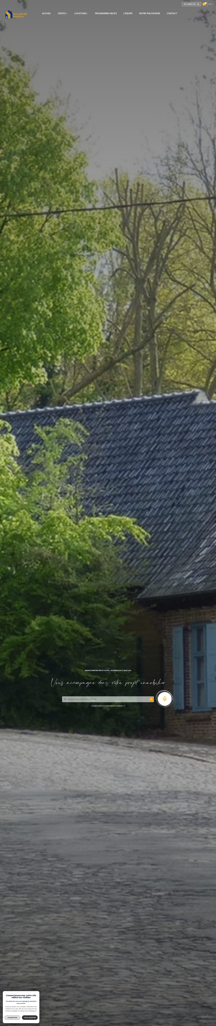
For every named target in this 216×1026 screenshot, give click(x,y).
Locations (80, 13)
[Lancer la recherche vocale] (165, 698)
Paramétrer (12, 1018)
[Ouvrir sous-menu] (67, 13)
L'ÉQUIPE (128, 13)
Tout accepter (30, 1018)
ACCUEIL (46, 13)
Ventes (62, 13)
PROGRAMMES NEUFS (106, 13)
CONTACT (172, 13)
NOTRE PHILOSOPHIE (149, 13)
